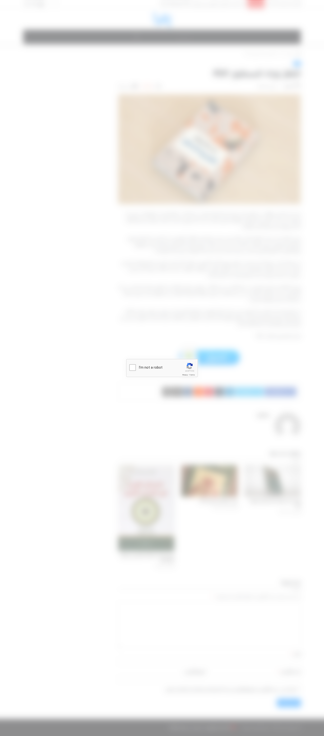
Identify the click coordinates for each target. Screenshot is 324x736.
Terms (192, 375)
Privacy (185, 375)
